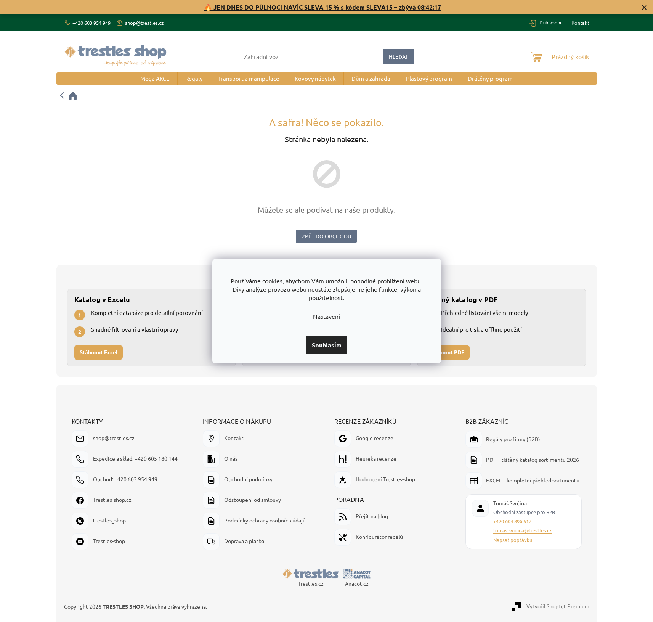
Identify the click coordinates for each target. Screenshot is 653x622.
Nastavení (326, 316)
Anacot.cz (357, 583)
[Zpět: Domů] (69, 96)
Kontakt (580, 22)
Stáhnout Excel (98, 352)
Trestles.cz (311, 583)
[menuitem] (155, 78)
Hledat (398, 56)
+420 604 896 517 (512, 521)
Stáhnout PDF (447, 352)
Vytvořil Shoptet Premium (557, 606)
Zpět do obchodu (326, 236)
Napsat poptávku (512, 540)
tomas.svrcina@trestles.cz (522, 530)
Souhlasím (327, 345)
